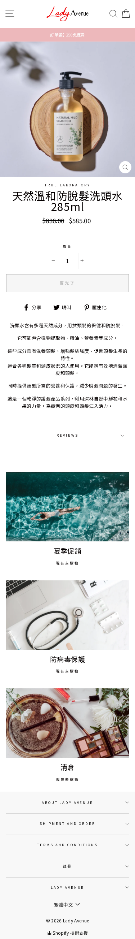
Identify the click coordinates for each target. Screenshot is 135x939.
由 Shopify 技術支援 (67, 933)
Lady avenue (68, 887)
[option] (67, 34)
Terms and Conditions (67, 844)
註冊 (67, 866)
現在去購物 (67, 563)
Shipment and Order (67, 823)
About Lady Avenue (67, 802)
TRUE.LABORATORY (67, 184)
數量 (67, 246)
